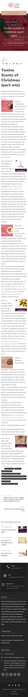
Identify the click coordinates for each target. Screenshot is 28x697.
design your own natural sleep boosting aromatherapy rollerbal (14, 341)
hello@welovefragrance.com (16, 577)
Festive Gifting (6, 481)
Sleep (21, 22)
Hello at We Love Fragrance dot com (14, 657)
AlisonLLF (8, 39)
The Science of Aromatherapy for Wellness (7, 543)
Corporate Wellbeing (11, 22)
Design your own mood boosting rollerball (14, 476)
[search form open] (24, 13)
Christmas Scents (7, 471)
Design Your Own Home (13, 294)
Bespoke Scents (9, 468)
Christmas (18, 468)
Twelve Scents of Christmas (9, 483)
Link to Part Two (6, 466)
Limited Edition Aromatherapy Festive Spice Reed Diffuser (12, 417)
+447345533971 (17, 568)
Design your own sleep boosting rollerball (14, 478)
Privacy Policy (14, 694)
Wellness (14, 25)
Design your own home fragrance (11, 473)
